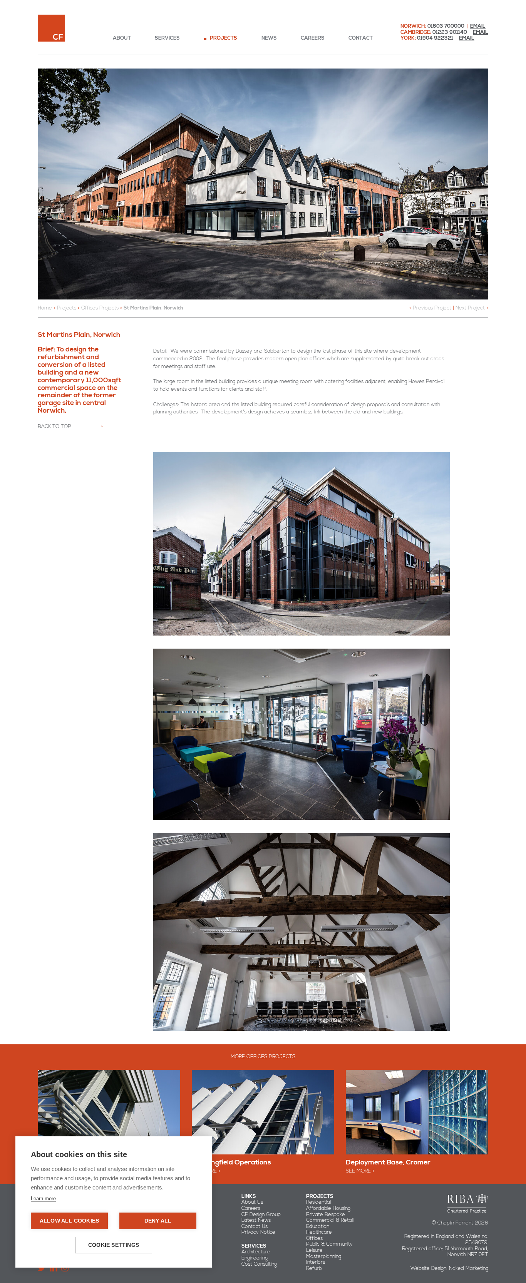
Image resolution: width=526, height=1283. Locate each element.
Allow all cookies (69, 1221)
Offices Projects (100, 308)
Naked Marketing (468, 1268)
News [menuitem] (269, 38)
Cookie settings (113, 1245)
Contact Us (254, 1226)
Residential (318, 1202)
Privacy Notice (258, 1232)
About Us (252, 1202)
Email (478, 26)
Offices (314, 1238)
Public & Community (329, 1244)
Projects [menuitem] (223, 38)
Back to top (54, 426)
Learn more (43, 1198)
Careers (250, 1208)
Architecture (255, 1252)
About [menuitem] (122, 38)
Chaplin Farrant (51, 28)
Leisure (314, 1250)
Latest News (256, 1220)
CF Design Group (261, 1214)
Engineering (254, 1258)
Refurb (314, 1268)
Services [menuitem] (167, 38)
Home (45, 308)
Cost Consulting (259, 1264)
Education (317, 1226)
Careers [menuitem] (313, 38)
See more (358, 1171)
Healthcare (319, 1232)
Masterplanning (323, 1256)
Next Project (470, 308)
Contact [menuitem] (360, 38)
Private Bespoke (325, 1214)
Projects (66, 308)
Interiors (315, 1262)
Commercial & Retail (329, 1220)
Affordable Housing (328, 1208)
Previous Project (432, 308)
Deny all (158, 1221)
